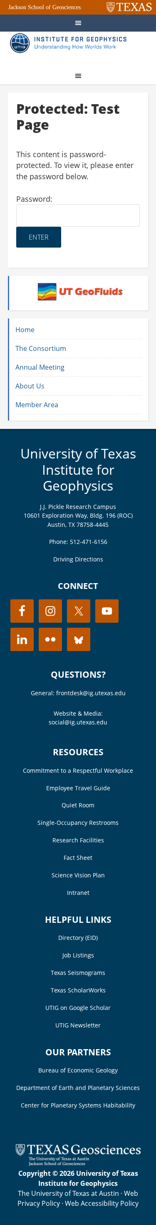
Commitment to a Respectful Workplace (78, 770)
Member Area (36, 404)
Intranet (78, 893)
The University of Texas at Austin (68, 1193)
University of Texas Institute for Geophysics (78, 469)
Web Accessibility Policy (102, 1203)
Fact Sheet (78, 858)
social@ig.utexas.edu (78, 722)
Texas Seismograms (78, 973)
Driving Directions (78, 559)
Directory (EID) (78, 938)
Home (25, 329)
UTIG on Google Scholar (78, 1008)
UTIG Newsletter (78, 1025)
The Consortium (40, 348)
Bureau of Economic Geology (78, 1070)
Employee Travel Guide (78, 788)
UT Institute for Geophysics (70, 48)
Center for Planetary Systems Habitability (78, 1105)
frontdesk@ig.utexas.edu (91, 693)
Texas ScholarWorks (78, 990)
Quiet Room (78, 805)
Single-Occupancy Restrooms (78, 823)
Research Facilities (78, 840)
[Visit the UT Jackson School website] (78, 1163)
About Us (30, 386)
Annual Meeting (39, 367)
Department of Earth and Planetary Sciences (78, 1088)
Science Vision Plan (78, 875)
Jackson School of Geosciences (44, 7)
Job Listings (78, 955)
